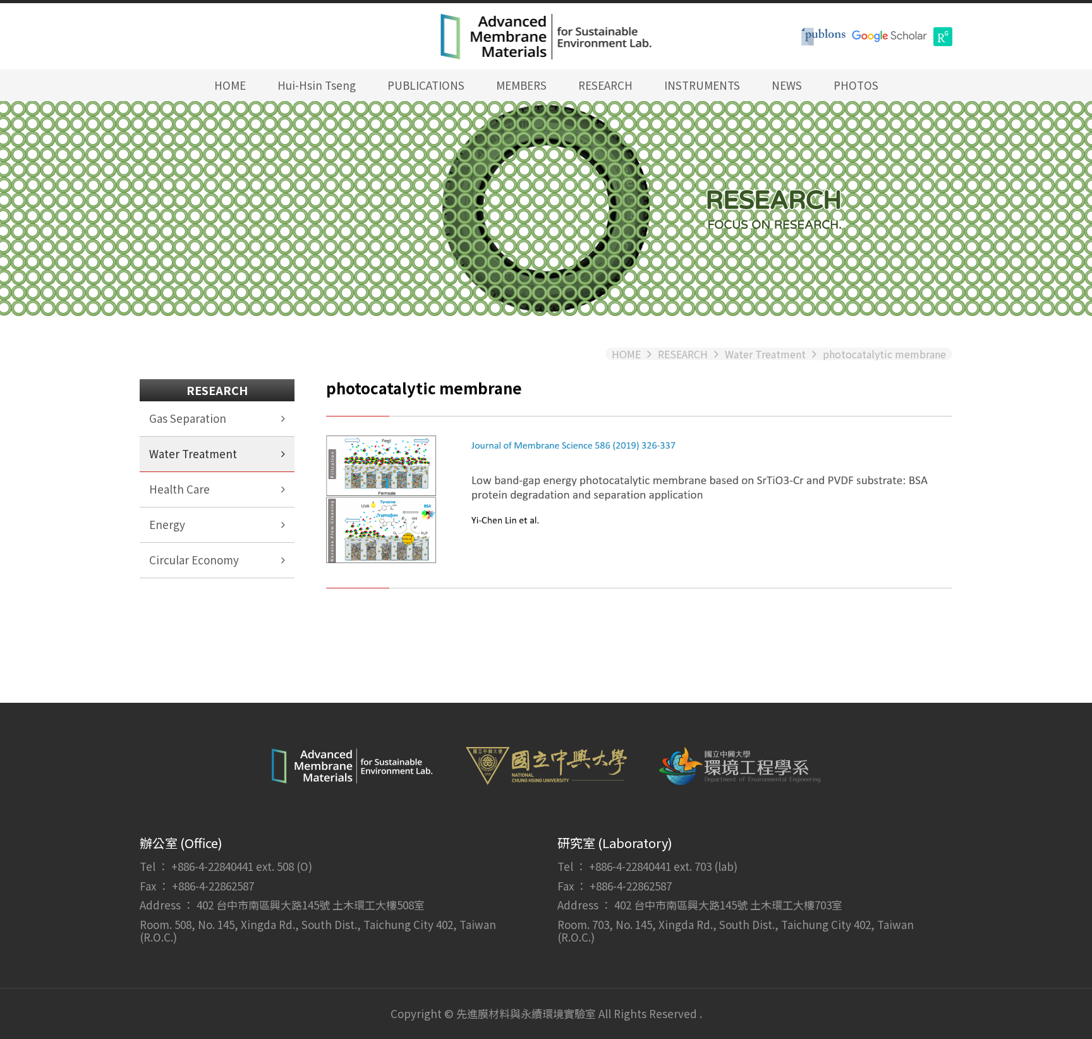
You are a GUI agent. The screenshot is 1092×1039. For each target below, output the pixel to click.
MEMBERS (521, 85)
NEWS (787, 85)
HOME (230, 85)
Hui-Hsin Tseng (316, 85)
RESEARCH (605, 85)
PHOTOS (856, 85)
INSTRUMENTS (702, 85)
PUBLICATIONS (425, 85)
